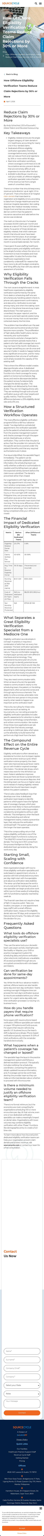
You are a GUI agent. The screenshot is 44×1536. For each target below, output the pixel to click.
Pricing (22, 1461)
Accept (22, 1528)
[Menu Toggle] (40, 3)
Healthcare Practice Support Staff (22, 1452)
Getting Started (22, 1458)
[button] (41, 1508)
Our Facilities (22, 1449)
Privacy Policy (22, 1533)
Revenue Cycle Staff (22, 1455)
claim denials (9, 196)
